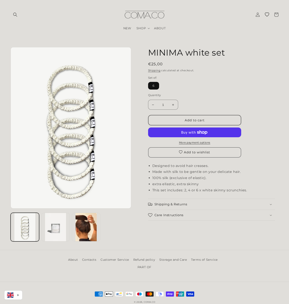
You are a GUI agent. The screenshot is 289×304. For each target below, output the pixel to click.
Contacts (89, 260)
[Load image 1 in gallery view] (25, 227)
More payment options (194, 142)
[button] (15, 14)
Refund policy (144, 260)
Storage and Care (173, 260)
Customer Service (114, 260)
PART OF (144, 267)
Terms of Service (204, 260)
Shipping (154, 70)
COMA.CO (149, 302)
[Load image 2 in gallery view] (55, 227)
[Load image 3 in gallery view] (86, 227)
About (73, 260)
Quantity (154, 95)
